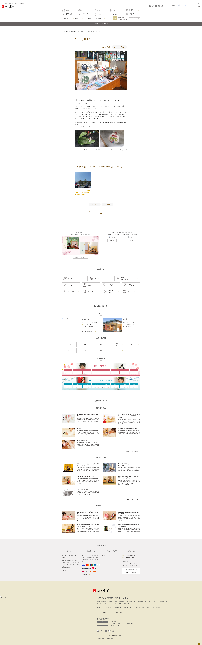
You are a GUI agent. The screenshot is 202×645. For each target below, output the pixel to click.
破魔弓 (114, 10)
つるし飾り (99, 14)
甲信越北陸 (116, 344)
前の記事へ (95, 204)
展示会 (76, 18)
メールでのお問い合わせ (131, 572)
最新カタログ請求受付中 (80, 257)
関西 (69, 350)
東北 (85, 344)
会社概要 (104, 612)
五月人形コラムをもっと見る (132, 499)
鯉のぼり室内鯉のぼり (132, 10)
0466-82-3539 (130, 324)
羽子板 (98, 10)
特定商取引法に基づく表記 (115, 635)
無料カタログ (131, 291)
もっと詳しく (65, 570)
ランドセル (115, 14)
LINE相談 (100, 18)
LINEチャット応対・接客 (88, 329)
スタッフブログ (119, 47)
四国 (101, 350)
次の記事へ (107, 204)
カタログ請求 (88, 18)
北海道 (69, 344)
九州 (116, 350)
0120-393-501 (89, 324)
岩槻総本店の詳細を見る (88, 331)
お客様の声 (119, 612)
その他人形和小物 (131, 14)
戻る (101, 213)
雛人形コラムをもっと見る (132, 451)
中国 (85, 350)
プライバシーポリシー (101, 635)
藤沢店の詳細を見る (128, 326)
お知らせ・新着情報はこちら (101, 23)
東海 (132, 344)
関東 (101, 344)
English (124, 635)
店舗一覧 (66, 18)
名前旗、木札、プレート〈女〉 (69, 14)
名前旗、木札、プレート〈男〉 (85, 14)
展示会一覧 (130, 240)
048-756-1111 (89, 326)
